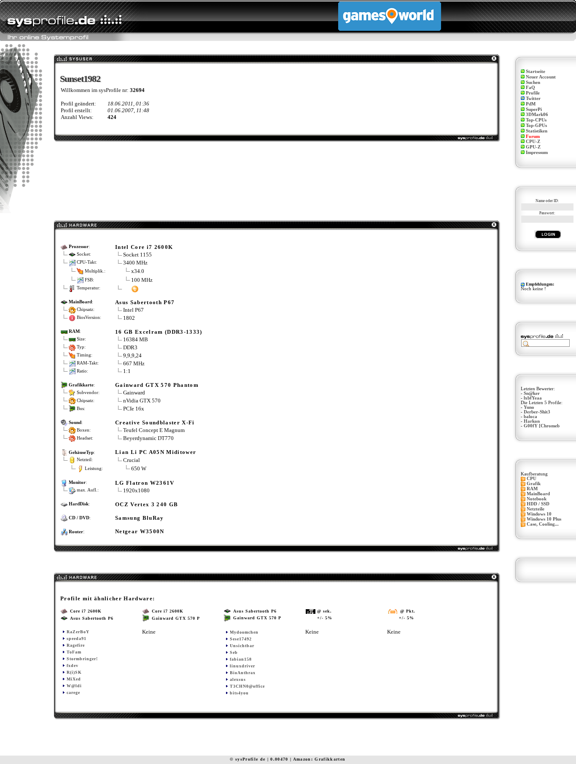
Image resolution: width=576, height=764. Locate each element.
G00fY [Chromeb (542, 426)
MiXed (74, 679)
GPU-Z (533, 147)
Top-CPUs (536, 120)
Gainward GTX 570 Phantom (157, 385)
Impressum (537, 152)
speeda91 (76, 638)
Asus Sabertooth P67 (145, 302)
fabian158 (241, 659)
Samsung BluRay (139, 518)
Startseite (535, 71)
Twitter (533, 98)
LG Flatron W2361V (145, 483)
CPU (531, 478)
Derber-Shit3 (537, 412)
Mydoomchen (244, 632)
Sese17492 (241, 639)
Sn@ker (532, 393)
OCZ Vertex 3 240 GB (146, 504)
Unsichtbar (242, 645)
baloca (530, 416)
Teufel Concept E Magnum (154, 430)
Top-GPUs (536, 125)
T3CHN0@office (247, 686)
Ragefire (76, 645)
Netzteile (535, 509)
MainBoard (538, 493)
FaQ (530, 87)
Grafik (534, 483)
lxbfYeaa (533, 398)
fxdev (72, 665)
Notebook (536, 499)
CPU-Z (533, 141)
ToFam (74, 652)
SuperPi (534, 109)
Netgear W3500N (139, 531)
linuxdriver (242, 666)
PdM (531, 104)
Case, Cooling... (543, 524)
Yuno (529, 407)
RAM (532, 488)
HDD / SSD (538, 504)
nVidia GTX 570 (142, 400)
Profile (533, 93)
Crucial (131, 460)
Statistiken (536, 131)
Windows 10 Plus (544, 519)
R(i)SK (74, 672)
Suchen (533, 82)
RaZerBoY (78, 631)
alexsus (238, 679)
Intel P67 (133, 310)
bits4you (239, 693)
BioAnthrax (243, 672)
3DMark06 (537, 114)
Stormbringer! (82, 658)
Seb (234, 652)
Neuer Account (541, 77)
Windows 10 (539, 514)
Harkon (532, 421)
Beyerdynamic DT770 (148, 438)
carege (73, 692)
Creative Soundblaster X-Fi (155, 422)
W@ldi (74, 685)
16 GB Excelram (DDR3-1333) (158, 332)
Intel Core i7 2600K (144, 247)
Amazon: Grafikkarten (319, 759)
